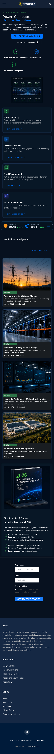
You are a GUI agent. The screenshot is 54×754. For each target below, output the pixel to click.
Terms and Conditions (11, 714)
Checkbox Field (21, 586)
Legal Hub (39, 740)
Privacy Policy (8, 710)
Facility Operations (10, 670)
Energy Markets (9, 666)
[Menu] (4, 4)
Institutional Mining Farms (13, 678)
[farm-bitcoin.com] (27, 4)
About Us (6, 698)
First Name (19, 565)
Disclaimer (7, 706)
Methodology (8, 682)
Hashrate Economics (11, 674)
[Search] (50, 4)
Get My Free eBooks (28, 599)
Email (17, 576)
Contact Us (7, 702)
